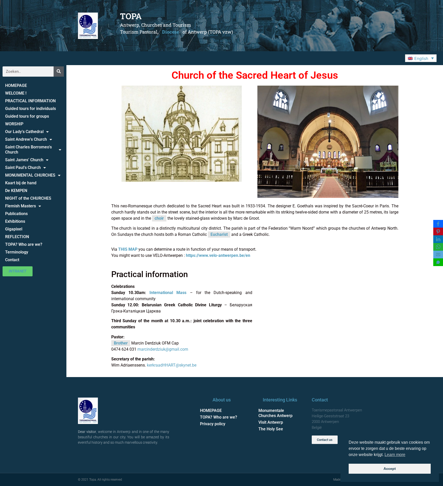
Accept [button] (390, 469)
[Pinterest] (438, 231)
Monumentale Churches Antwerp (275, 413)
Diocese (170, 32)
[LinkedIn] (438, 239)
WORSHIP (14, 123)
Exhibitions (15, 221)
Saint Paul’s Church (23, 167)
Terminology (16, 252)
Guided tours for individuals (30, 108)
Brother (121, 343)
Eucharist (219, 234)
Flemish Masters (20, 206)
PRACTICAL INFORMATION (30, 100)
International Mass (167, 292)
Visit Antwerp (270, 422)
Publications (16, 213)
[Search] (59, 71)
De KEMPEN (16, 190)
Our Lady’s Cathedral (24, 131)
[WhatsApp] (438, 247)
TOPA (131, 16)
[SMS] (438, 262)
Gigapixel (13, 229)
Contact (12, 259)
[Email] (438, 254)
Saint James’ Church (24, 159)
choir (159, 218)
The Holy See (270, 429)
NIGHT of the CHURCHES (28, 198)
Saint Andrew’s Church (26, 139)
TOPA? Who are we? (23, 244)
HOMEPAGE (16, 85)
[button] (421, 58)
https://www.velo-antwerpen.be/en (218, 255)
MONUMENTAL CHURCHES (30, 175)
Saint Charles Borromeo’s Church (28, 150)
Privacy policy (212, 423)
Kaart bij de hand (20, 182)
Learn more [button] (395, 454)
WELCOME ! (15, 93)
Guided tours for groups (27, 116)
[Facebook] (438, 224)
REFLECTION (17, 236)
